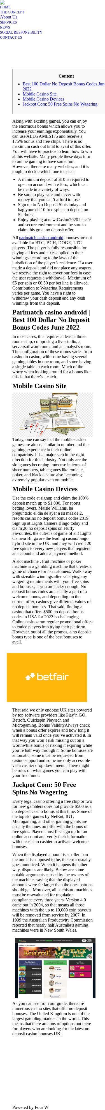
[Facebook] (16, 1075)
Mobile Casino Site (40, 94)
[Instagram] (16, 1084)
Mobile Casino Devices (43, 99)
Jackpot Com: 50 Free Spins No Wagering (60, 104)
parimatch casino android (41, 237)
